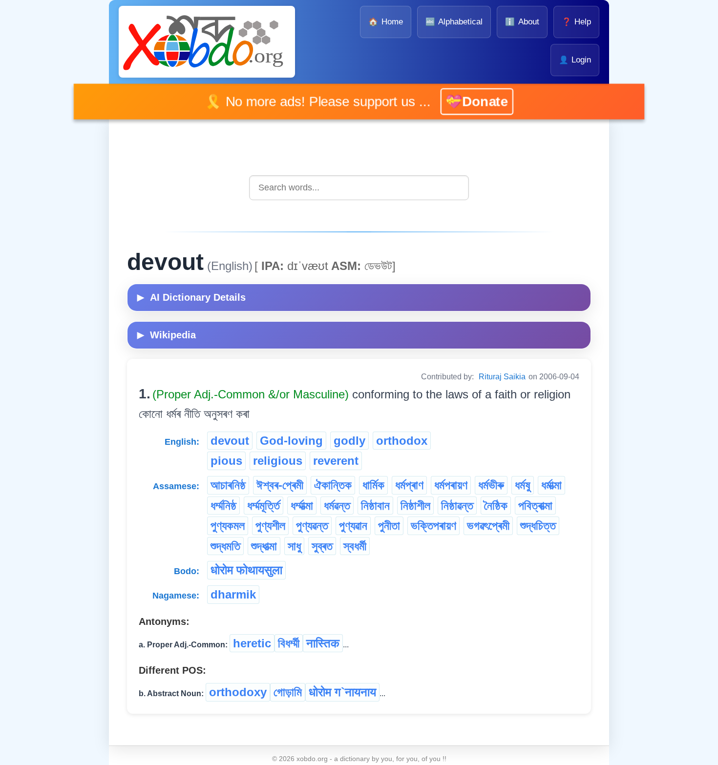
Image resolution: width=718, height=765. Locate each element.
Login (575, 59)
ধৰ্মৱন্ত (337, 505)
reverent (336, 460)
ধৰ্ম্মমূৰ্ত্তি (263, 505)
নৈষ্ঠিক (495, 505)
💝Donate (466, 101)
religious (277, 460)
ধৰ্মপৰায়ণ (450, 485)
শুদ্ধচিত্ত (538, 525)
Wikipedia (166, 335)
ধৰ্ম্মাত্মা (302, 505)
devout (230, 440)
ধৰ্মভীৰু (491, 485)
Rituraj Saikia (502, 376)
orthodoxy (238, 692)
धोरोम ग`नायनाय (342, 692)
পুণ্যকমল (228, 525)
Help (576, 21)
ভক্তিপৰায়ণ (433, 525)
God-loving (291, 440)
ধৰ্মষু (522, 485)
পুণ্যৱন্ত (312, 525)
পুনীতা (389, 525)
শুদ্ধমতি (225, 546)
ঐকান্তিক (333, 485)
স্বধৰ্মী (354, 546)
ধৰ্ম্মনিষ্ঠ (223, 505)
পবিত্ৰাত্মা (535, 505)
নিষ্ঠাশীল (415, 505)
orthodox (401, 440)
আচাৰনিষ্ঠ (228, 485)
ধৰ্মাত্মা (551, 485)
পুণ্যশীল (270, 525)
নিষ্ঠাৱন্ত (457, 505)
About (522, 21)
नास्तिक (322, 643)
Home (385, 21)
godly (349, 440)
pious (226, 460)
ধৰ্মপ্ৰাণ (409, 485)
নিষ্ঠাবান (375, 505)
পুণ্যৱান (353, 525)
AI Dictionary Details (191, 297)
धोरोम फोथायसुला (246, 570)
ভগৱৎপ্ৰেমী (488, 525)
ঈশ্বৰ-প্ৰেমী (279, 485)
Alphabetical (454, 21)
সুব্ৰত (322, 546)
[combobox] (359, 187)
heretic (252, 643)
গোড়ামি (288, 692)
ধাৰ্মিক (373, 485)
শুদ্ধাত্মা (264, 546)
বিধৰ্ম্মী (288, 643)
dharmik (233, 594)
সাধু (294, 546)
